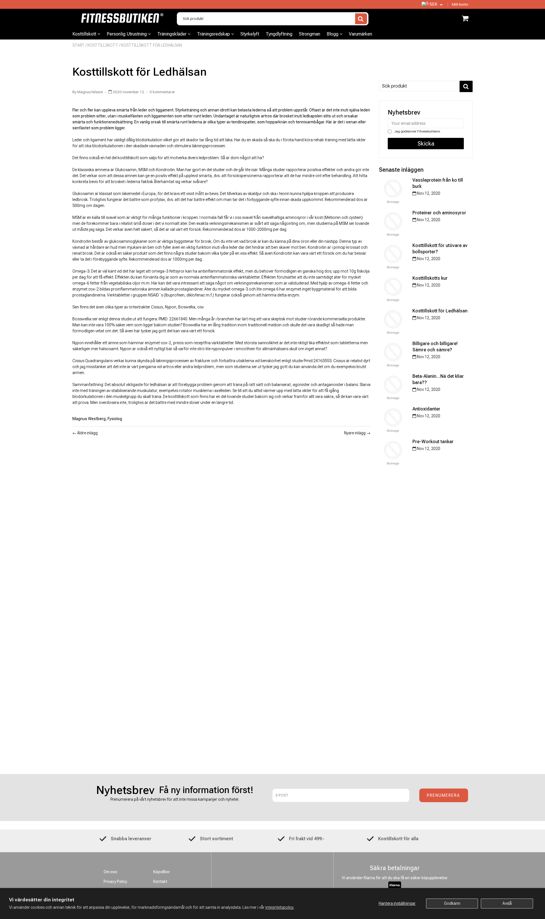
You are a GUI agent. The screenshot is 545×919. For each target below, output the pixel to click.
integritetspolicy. (279, 907)
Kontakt (160, 881)
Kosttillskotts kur (430, 278)
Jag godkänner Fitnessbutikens (417, 131)
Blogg (333, 34)
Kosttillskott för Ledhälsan (440, 311)
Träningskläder (172, 34)
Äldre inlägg (87, 433)
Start (78, 45)
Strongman (309, 34)
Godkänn (452, 903)
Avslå (507, 903)
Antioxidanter (426, 409)
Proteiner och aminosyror (439, 212)
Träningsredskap (214, 34)
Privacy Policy (115, 881)
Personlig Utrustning (127, 34)
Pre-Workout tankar (433, 441)
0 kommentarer (162, 92)
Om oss (110, 872)
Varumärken (360, 34)
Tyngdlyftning (279, 34)
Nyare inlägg (355, 433)
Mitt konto (460, 4)
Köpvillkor (161, 872)
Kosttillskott (84, 34)
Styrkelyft (249, 34)
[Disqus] (221, 515)
